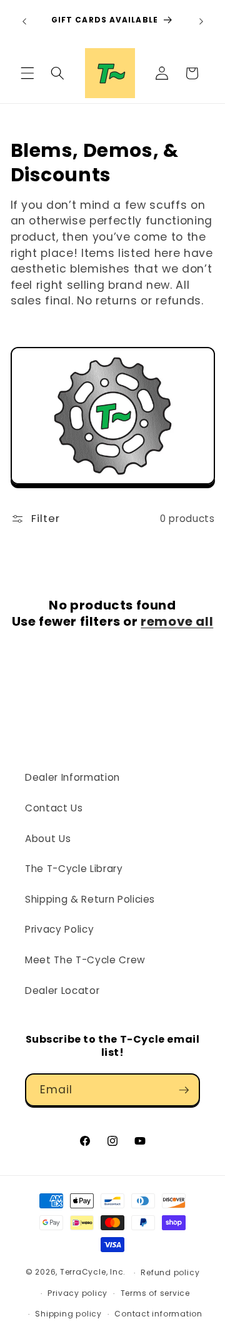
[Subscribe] (184, 1090)
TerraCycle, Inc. (93, 1272)
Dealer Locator (62, 990)
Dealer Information (72, 777)
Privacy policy (78, 1293)
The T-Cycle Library (74, 868)
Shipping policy (68, 1313)
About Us (48, 838)
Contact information (158, 1313)
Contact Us (54, 808)
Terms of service (155, 1293)
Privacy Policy (59, 929)
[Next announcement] (201, 21)
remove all (177, 621)
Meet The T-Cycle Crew (85, 959)
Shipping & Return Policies (90, 899)
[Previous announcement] (24, 21)
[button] (27, 73)
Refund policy (170, 1272)
